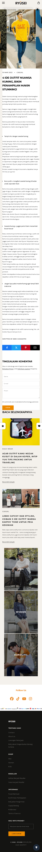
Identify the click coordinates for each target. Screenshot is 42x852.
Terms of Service (14, 813)
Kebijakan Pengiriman (16, 802)
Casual (20, 72)
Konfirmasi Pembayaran (17, 798)
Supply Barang (13, 806)
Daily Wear (7, 449)
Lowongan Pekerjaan (16, 740)
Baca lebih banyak (8, 482)
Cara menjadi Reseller (16, 782)
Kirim (8, 407)
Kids (10, 767)
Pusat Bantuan (13, 794)
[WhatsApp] (37, 9)
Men (9, 759)
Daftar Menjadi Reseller (16, 778)
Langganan (16, 834)
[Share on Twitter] (16, 347)
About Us (11, 736)
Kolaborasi (12, 810)
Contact (11, 733)
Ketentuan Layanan (24, 369)
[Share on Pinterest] (25, 347)
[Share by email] (35, 347)
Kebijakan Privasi (8, 369)
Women (11, 763)
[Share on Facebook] (7, 347)
